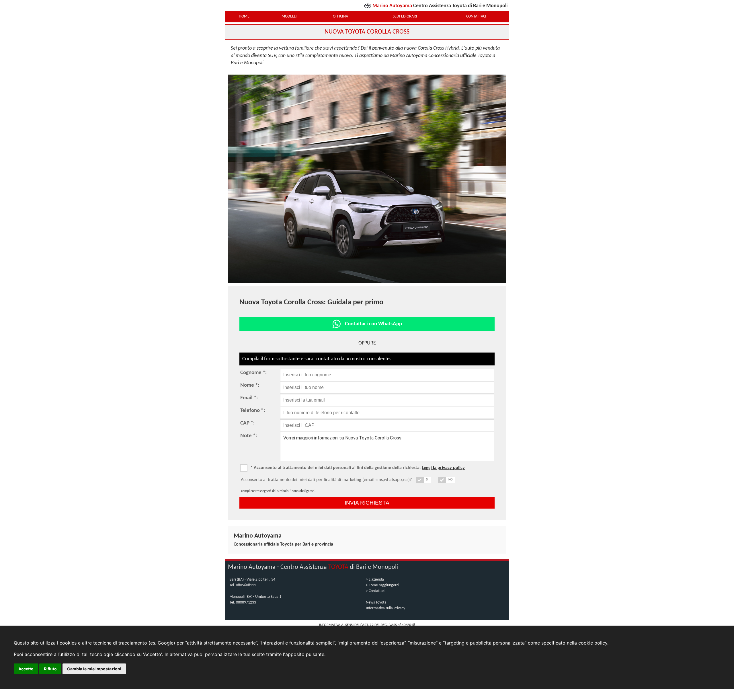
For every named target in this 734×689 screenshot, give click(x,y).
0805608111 (246, 585)
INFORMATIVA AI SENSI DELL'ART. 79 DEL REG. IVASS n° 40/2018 (367, 625)
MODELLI (289, 16)
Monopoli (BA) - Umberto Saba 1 (255, 597)
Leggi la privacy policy (443, 468)
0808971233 (246, 602)
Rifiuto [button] (50, 668)
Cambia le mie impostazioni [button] (94, 668)
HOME (244, 16)
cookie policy (592, 643)
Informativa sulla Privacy (385, 608)
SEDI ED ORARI (405, 16)
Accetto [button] (26, 668)
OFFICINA (340, 16)
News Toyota (376, 602)
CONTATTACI (476, 16)
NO (450, 479)
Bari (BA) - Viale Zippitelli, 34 (252, 579)
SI (427, 479)
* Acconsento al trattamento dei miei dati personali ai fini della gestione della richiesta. (357, 468)
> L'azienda (375, 579)
